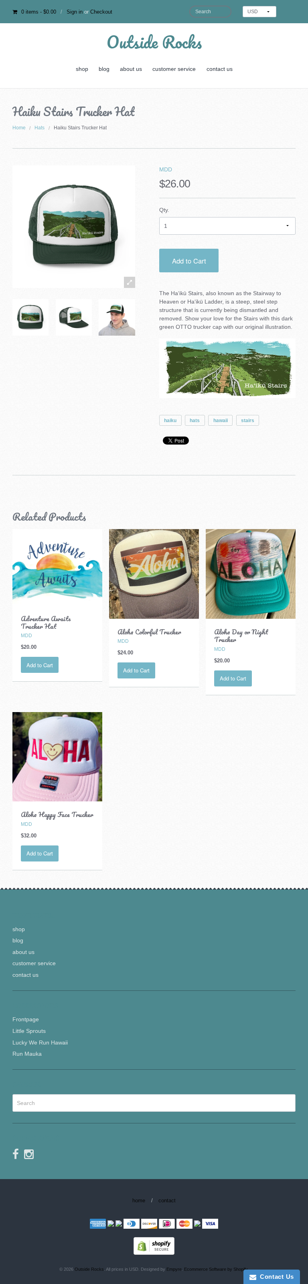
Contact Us (275, 1276)
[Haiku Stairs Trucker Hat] (30, 317)
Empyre (174, 1269)
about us (131, 69)
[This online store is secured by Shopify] (154, 1245)
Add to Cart (189, 261)
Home (19, 128)
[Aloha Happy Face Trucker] (57, 756)
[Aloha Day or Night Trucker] (251, 573)
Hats (39, 128)
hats (195, 420)
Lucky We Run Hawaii (40, 1042)
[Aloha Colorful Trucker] (154, 573)
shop (82, 69)
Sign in (75, 12)
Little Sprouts (29, 1031)
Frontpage (25, 1019)
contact (167, 1200)
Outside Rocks (154, 41)
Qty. (164, 210)
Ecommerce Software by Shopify (215, 1269)
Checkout (101, 12)
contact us (220, 69)
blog (104, 69)
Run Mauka (27, 1054)
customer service (174, 69)
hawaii (220, 420)
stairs (247, 420)
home (138, 1200)
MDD (165, 169)
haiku (170, 420)
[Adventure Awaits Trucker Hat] (57, 567)
